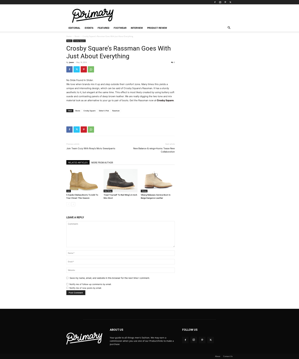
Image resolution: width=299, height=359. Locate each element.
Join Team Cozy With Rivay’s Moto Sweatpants (90, 148)
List (68, 191)
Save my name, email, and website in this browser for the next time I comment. (110, 278)
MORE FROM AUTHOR (102, 162)
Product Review (157, 27)
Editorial (74, 27)
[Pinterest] (225, 2)
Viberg (144, 191)
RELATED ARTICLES (78, 162)
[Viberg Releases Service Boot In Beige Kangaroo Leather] (158, 180)
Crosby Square (79, 41)
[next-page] (73, 204)
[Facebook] (215, 2)
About (217, 356)
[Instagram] (220, 2)
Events (89, 27)
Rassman (116, 110)
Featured (103, 27)
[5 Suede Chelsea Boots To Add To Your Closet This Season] (83, 180)
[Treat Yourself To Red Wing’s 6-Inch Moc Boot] (121, 180)
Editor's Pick (104, 110)
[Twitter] (230, 2)
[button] (229, 28)
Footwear (120, 27)
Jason (71, 62)
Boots (77, 36)
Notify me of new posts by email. (85, 288)
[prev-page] (68, 204)
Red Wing (108, 191)
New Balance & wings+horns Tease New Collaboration (154, 150)
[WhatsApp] (91, 69)
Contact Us (228, 356)
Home (69, 36)
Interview (137, 27)
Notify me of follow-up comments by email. (90, 284)
